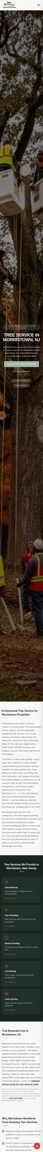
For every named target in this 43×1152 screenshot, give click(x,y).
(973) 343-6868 (15, 1098)
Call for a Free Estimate (23, 364)
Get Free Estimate (21, 371)
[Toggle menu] (38, 5)
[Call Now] (37, 1146)
